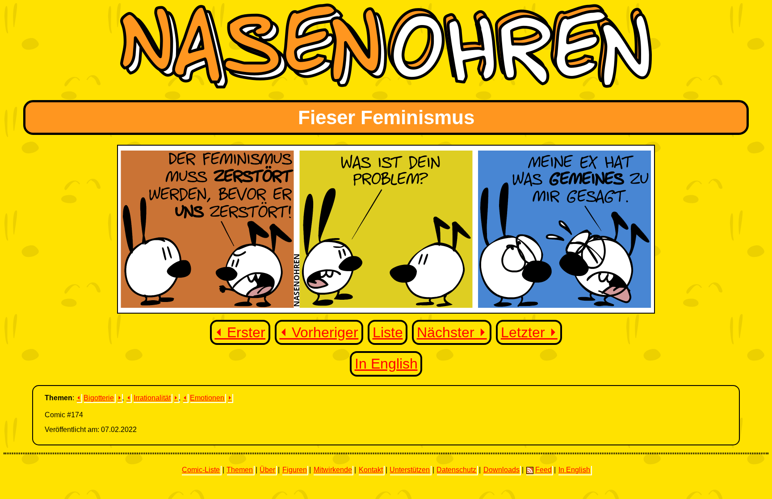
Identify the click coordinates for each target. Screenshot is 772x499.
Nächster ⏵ (452, 332)
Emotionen (207, 398)
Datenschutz (456, 470)
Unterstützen (410, 470)
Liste (388, 332)
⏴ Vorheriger (318, 332)
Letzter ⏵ (529, 332)
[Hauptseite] (386, 86)
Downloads (501, 470)
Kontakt (371, 470)
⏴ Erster (239, 332)
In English (386, 364)
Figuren (294, 470)
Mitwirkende (333, 470)
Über (267, 470)
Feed (543, 470)
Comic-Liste (201, 470)
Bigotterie (99, 398)
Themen (240, 470)
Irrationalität (152, 398)
